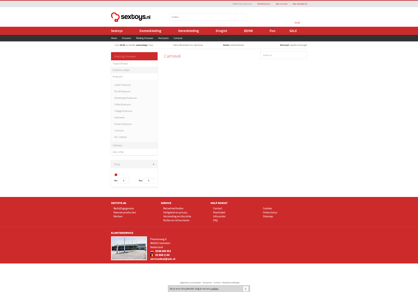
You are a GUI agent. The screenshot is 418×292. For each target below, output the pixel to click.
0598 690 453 (163, 251)
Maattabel (219, 212)
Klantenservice (263, 3)
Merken (117, 216)
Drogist (221, 31)
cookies (214, 288)
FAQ (215, 220)
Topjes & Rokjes (120, 63)
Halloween (119, 117)
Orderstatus (270, 212)
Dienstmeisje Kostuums (125, 97)
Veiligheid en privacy (175, 212)
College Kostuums (123, 110)
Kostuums (117, 76)
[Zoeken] (241, 17)
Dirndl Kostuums (122, 91)
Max (140, 180)
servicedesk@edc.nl (162, 259)
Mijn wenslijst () (299, 3)
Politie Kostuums (122, 104)
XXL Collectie (120, 137)
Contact (217, 208)
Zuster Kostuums (122, 84)
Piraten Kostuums (123, 124)
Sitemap (268, 216)
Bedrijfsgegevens (123, 208)
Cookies (267, 208)
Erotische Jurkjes (121, 70)
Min (115, 180)
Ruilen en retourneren (176, 220)
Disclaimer (207, 282)
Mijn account (281, 3)
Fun (272, 31)
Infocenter (219, 216)
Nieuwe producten (124, 212)
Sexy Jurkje (118, 151)
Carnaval (118, 130)
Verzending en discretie (177, 216)
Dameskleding (150, 31)
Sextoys (117, 31)
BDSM (248, 31)
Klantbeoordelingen (231, 282)
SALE (293, 31)
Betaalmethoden (173, 208)
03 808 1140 (162, 255)
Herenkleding (188, 31)
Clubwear (117, 145)
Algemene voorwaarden (190, 282)
